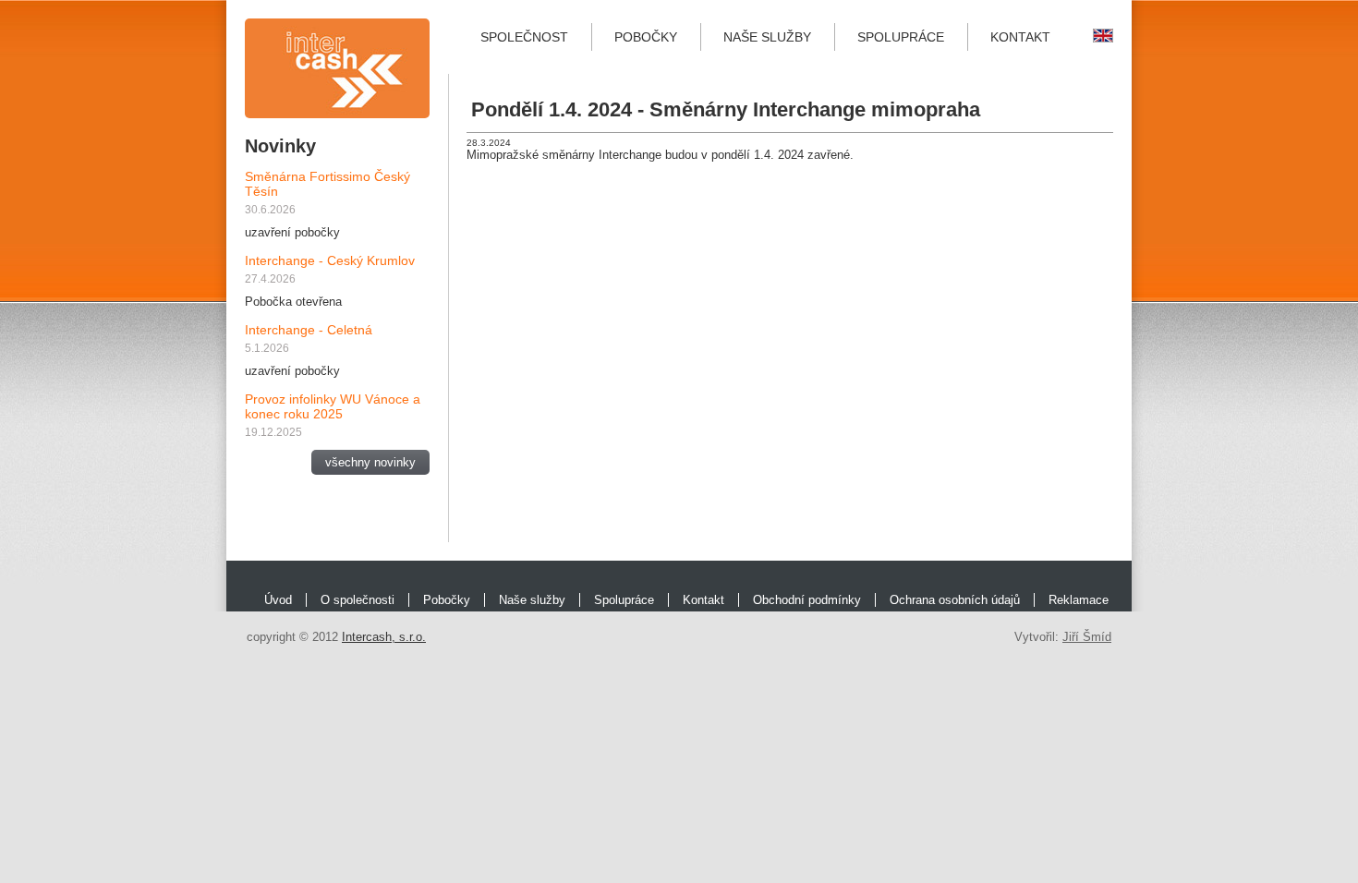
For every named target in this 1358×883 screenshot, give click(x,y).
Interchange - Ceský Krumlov (330, 260)
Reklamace (1079, 600)
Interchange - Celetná (308, 329)
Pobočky (645, 37)
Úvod (278, 600)
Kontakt (1020, 37)
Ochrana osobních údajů (955, 600)
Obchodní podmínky (807, 600)
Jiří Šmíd (1086, 637)
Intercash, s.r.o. (384, 637)
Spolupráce (900, 37)
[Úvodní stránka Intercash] (337, 68)
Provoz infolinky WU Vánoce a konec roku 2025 (332, 406)
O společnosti (357, 600)
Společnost (524, 37)
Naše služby (767, 37)
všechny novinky (370, 462)
